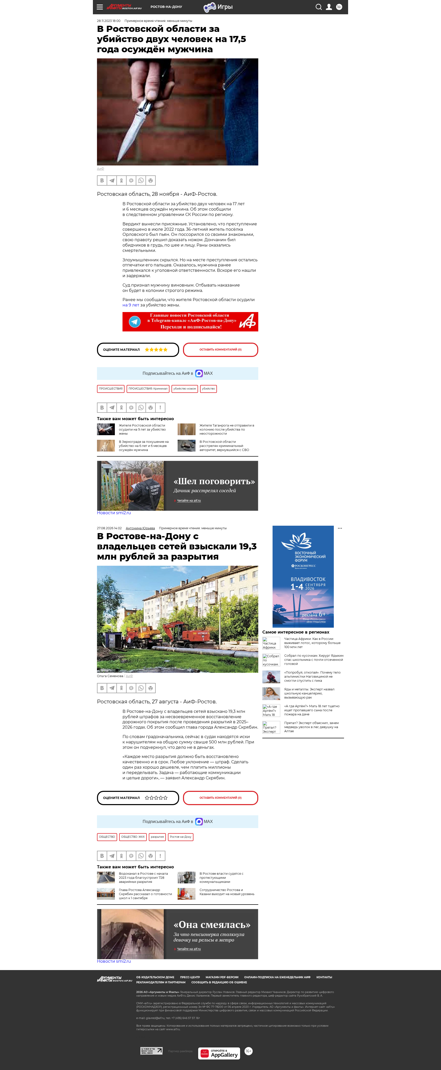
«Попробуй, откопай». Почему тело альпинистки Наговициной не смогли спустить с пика (312, 676)
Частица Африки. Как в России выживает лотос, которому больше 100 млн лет (312, 643)
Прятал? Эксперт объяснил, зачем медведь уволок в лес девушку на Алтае (311, 727)
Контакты (324, 977)
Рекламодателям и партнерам (161, 982)
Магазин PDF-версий (222, 977)
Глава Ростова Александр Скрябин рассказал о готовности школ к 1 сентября (145, 894)
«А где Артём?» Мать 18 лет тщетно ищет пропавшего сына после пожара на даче (312, 710)
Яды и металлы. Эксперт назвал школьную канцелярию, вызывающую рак (309, 693)
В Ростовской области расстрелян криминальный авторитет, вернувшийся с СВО (224, 446)
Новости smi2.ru (114, 512)
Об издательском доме (155, 977)
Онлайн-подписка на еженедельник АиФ (277, 977)
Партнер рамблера (180, 1051)
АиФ (100, 169)
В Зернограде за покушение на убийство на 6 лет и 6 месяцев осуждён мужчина (144, 446)
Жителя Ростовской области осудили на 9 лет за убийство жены (142, 429)
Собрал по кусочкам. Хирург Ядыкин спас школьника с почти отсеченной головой (314, 660)
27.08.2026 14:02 (109, 528)
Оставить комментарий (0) (221, 349)
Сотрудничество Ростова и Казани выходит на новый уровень (227, 892)
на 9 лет (130, 305)
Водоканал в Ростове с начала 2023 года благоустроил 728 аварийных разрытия (143, 878)
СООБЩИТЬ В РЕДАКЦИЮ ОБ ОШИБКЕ (219, 982)
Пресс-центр (190, 977)
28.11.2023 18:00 (108, 21)
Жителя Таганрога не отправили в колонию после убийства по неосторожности (227, 429)
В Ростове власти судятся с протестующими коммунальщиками (221, 878)
